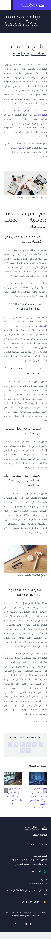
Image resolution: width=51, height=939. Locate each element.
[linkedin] (20, 924)
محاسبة (22, 148)
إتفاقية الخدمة (39, 835)
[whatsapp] (15, 924)
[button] (44, 790)
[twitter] (30, 924)
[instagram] (25, 924)
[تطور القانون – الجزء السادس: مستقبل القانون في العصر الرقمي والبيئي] (38, 778)
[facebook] (36, 924)
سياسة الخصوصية (37, 844)
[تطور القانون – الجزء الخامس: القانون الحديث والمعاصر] (13, 778)
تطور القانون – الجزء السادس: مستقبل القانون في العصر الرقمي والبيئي (38, 796)
